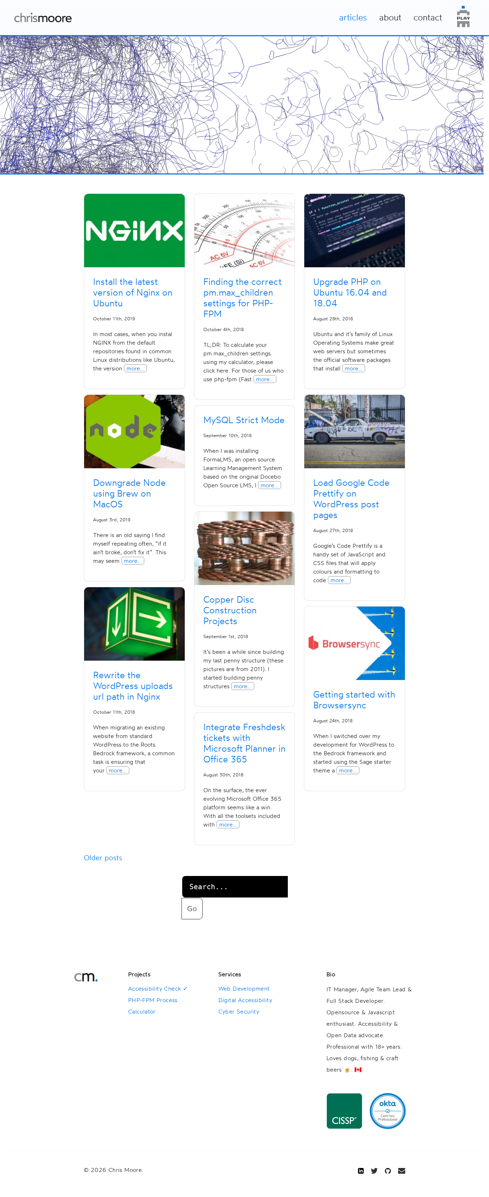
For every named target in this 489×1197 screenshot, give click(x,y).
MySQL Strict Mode (244, 420)
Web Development (244, 988)
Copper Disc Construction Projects (230, 610)
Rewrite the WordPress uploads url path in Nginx (133, 686)
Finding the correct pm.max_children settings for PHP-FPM (242, 297)
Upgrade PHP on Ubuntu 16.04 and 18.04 (350, 292)
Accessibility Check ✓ (158, 988)
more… (135, 368)
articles (353, 17)
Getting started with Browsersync (354, 699)
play (463, 16)
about (390, 17)
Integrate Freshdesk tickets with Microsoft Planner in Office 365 (244, 743)
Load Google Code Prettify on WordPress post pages (351, 498)
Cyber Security (239, 1011)
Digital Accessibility (245, 1000)
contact (427, 17)
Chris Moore (43, 17)
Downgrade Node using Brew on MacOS (129, 493)
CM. (86, 977)
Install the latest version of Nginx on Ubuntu (133, 292)
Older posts (103, 857)
